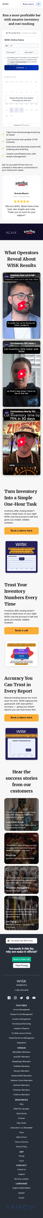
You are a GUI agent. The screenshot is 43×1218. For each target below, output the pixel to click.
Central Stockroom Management (21, 1038)
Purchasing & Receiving (21, 1024)
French (21, 1198)
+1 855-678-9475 (22, 990)
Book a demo (28, 4)
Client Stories (21, 1113)
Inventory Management (21, 1019)
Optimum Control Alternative (21, 1080)
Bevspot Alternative (21, 1071)
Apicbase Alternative (21, 1085)
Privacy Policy (21, 1147)
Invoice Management (21, 1010)
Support (21, 1174)
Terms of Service (21, 1142)
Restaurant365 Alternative (21, 1076)
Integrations (21, 1043)
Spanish (21, 1193)
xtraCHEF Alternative (21, 1057)
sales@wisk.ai (21, 985)
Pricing (21, 1156)
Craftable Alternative (21, 1066)
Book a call (21, 631)
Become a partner (21, 1179)
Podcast (21, 1118)
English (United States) (21, 1188)
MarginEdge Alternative (21, 1061)
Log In (21, 1161)
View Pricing (21, 965)
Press (21, 1132)
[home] (5, 4)
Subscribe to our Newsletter (22, 1128)
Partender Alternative (21, 1090)
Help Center (21, 1123)
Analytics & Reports (21, 1028)
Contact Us (21, 1169)
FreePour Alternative (21, 1095)
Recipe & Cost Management (21, 1014)
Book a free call (21, 959)
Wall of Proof (21, 1137)
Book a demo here (21, 531)
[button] (38, 4)
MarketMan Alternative (21, 1052)
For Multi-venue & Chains (21, 1033)
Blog (21, 1104)
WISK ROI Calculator (21, 1109)
